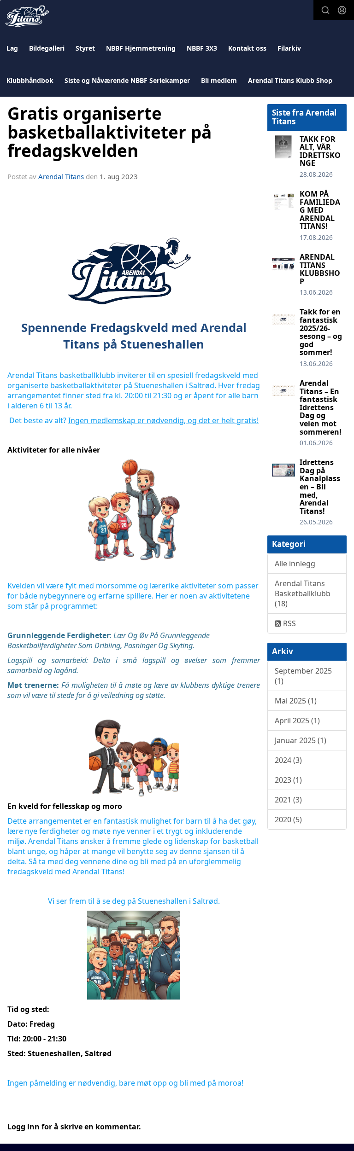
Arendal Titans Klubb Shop (290, 80)
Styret (85, 48)
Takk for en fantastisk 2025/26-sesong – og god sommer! (321, 332)
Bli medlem (219, 80)
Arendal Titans (61, 176)
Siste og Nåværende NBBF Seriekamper (127, 80)
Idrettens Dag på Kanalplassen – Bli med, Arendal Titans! (320, 486)
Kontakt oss (247, 48)
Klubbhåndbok (29, 80)
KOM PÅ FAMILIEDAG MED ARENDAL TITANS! (320, 210)
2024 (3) (288, 760)
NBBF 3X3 (202, 48)
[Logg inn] (342, 10)
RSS (288, 623)
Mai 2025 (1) (296, 701)
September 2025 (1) (303, 676)
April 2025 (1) (297, 720)
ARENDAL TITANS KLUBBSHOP (320, 269)
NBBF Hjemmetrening (141, 48)
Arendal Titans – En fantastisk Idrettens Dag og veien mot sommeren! (321, 407)
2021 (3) (288, 800)
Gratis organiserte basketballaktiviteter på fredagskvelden (109, 132)
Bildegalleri (47, 48)
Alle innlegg (295, 563)
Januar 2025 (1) (300, 740)
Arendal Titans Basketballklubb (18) (302, 593)
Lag (12, 48)
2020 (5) (288, 819)
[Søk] (325, 10)
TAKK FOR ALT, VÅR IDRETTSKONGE (320, 151)
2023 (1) (288, 780)
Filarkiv (289, 48)
